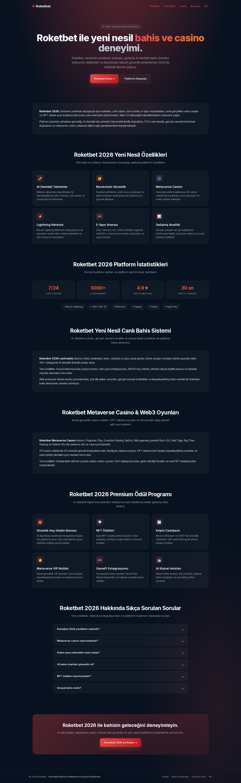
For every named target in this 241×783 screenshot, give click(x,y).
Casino (183, 6)
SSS (206, 6)
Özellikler (155, 6)
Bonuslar (195, 6)
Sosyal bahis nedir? (69, 687)
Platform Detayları (136, 78)
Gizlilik (165, 776)
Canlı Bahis (169, 6)
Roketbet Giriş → (104, 78)
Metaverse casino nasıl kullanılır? (77, 640)
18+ (210, 776)
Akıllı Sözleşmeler (180, 776)
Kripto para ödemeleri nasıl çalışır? (78, 652)
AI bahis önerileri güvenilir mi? (75, 664)
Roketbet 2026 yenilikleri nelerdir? (78, 629)
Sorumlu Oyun (199, 776)
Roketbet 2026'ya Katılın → (120, 742)
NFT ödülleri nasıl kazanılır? (74, 676)
